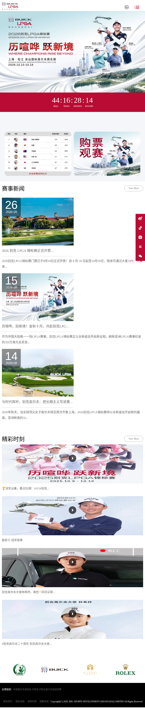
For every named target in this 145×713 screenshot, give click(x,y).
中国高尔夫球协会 (22, 689)
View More (134, 188)
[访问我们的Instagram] (140, 237)
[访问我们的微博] (140, 218)
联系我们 (7, 701)
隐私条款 (20, 701)
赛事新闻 (13, 188)
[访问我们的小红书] (140, 246)
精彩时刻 (13, 439)
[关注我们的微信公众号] (140, 256)
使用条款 (32, 701)
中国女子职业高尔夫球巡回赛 (46, 689)
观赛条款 (44, 701)
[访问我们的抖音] (140, 228)
